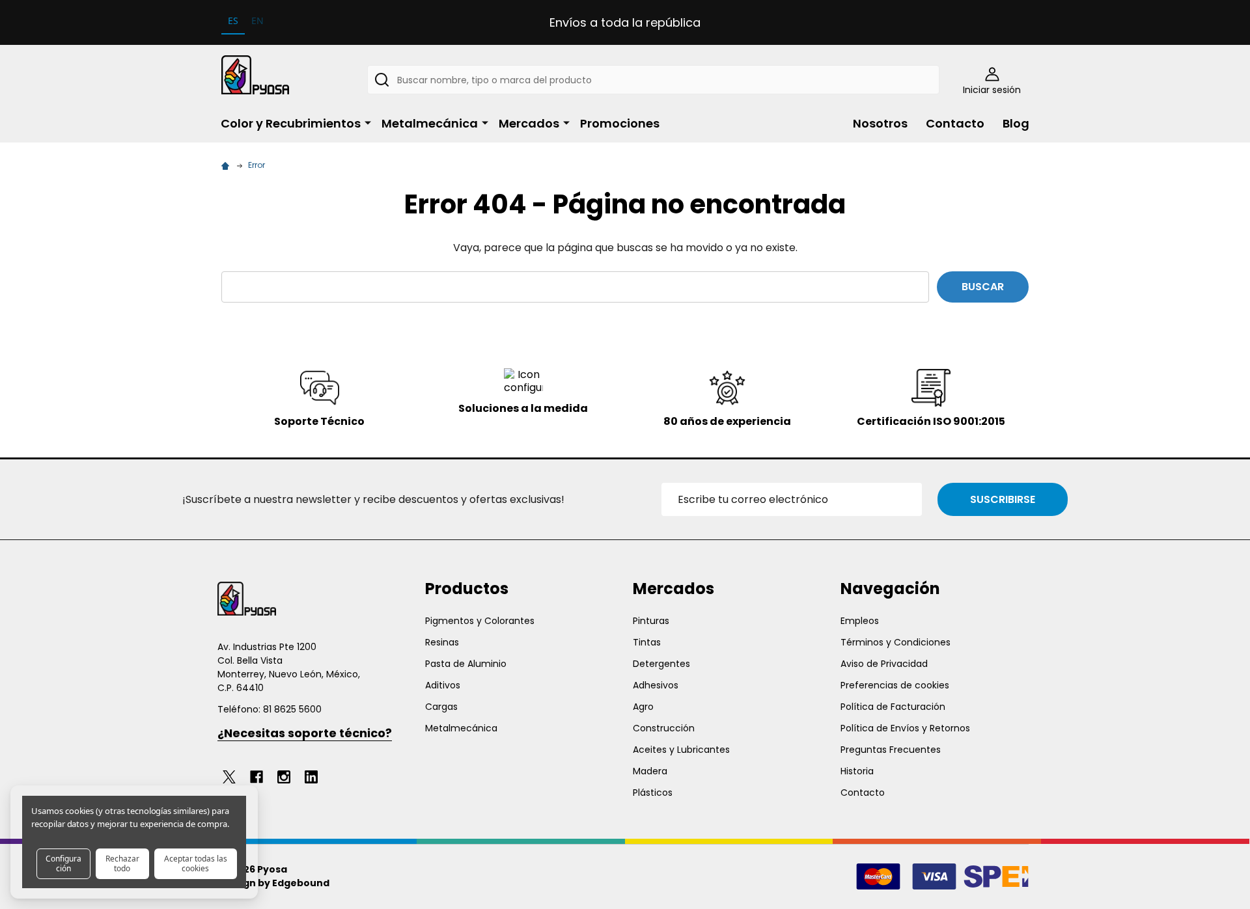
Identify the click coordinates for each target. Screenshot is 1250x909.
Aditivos (442, 685)
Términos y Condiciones (895, 642)
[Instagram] (284, 777)
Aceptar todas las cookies (195, 863)
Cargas (441, 706)
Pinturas (651, 620)
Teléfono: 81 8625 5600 (269, 709)
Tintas (647, 642)
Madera (650, 771)
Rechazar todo (122, 863)
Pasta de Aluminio (466, 663)
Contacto (955, 123)
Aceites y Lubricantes (681, 749)
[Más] (368, 122)
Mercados (529, 123)
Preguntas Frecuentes (890, 749)
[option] (257, 22)
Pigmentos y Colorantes (480, 620)
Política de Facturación (892, 706)
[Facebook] (256, 777)
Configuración (63, 863)
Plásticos (653, 792)
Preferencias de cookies (894, 685)
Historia (857, 771)
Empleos (859, 620)
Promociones (620, 123)
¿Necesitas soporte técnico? (304, 733)
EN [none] (257, 20)
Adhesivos (655, 685)
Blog (1016, 123)
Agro (643, 706)
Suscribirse (1002, 499)
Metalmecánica (430, 123)
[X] (229, 777)
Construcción (664, 728)
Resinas (442, 642)
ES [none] (233, 20)
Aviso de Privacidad (884, 663)
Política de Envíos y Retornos (905, 728)
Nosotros (880, 123)
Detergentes (661, 663)
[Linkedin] (311, 777)
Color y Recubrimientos (291, 123)
